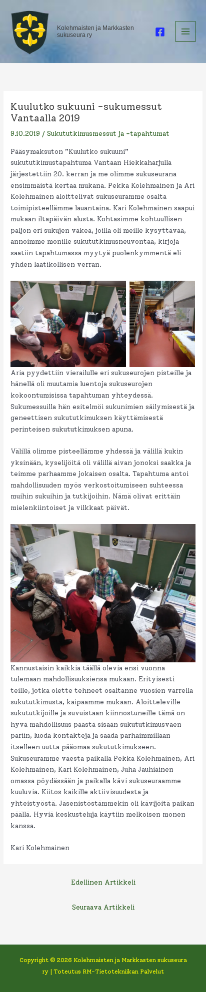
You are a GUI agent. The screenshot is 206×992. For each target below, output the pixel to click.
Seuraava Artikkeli (103, 907)
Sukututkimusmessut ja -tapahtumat (108, 133)
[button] (68, 324)
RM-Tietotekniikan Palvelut (123, 971)
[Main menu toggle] (185, 31)
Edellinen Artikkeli (103, 882)
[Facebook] (160, 32)
